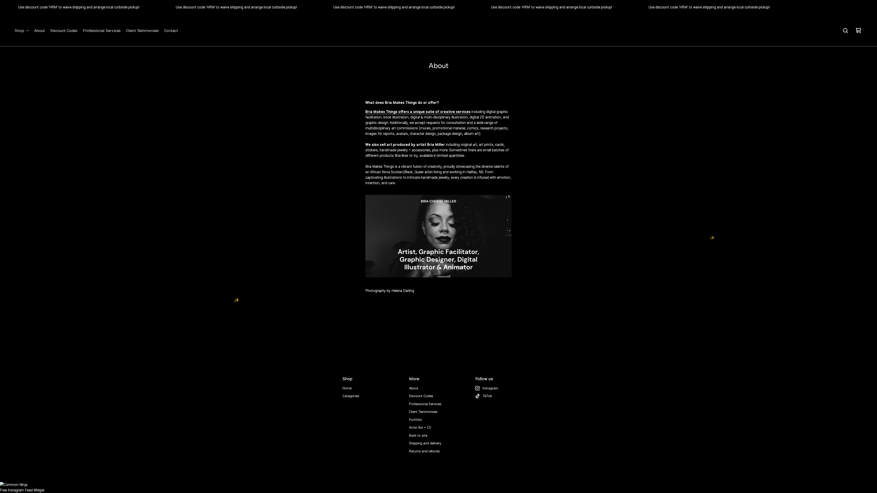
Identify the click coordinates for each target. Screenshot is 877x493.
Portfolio (415, 419)
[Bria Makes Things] (438, 30)
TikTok (487, 396)
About (39, 30)
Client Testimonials (142, 30)
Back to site (418, 435)
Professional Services (102, 30)
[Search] (845, 30)
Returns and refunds (424, 451)
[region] (438, 7)
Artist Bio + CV (420, 427)
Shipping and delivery (425, 443)
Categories (351, 396)
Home (347, 388)
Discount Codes (63, 30)
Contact (171, 30)
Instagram (490, 388)
